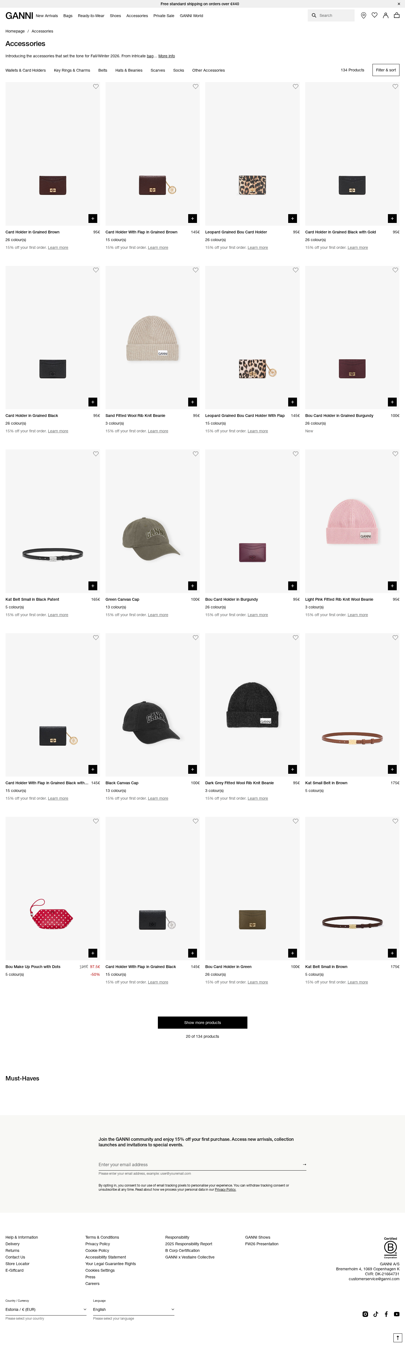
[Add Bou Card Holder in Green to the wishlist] (295, 821)
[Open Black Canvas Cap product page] (153, 705)
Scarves (158, 70)
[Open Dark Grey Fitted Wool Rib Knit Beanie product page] (252, 705)
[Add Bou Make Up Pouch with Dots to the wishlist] (96, 821)
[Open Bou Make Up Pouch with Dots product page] (53, 888)
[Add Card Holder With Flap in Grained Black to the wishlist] (195, 821)
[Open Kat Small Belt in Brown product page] (352, 705)
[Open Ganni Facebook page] (386, 1314)
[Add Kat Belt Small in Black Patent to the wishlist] (96, 454)
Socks (178, 70)
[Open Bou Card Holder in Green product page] (252, 888)
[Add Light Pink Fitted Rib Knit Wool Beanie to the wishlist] (395, 454)
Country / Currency (17, 1300)
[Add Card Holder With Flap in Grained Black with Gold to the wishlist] (96, 638)
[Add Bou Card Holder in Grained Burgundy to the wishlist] (395, 270)
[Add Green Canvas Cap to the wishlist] (195, 454)
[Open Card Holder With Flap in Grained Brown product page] (153, 154)
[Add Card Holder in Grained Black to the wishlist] (96, 270)
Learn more (58, 247)
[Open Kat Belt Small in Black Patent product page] (53, 521)
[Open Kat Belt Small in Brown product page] (352, 888)
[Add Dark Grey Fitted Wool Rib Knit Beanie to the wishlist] (295, 638)
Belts (102, 70)
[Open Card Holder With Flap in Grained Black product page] (153, 888)
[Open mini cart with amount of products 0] (396, 15)
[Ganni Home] (19, 16)
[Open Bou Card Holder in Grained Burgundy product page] (352, 337)
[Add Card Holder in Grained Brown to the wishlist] (96, 86)
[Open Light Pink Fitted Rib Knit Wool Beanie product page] (352, 521)
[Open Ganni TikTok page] (375, 1314)
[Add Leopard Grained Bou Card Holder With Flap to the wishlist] (295, 270)
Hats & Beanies (128, 70)
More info (166, 55)
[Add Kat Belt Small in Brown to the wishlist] (395, 821)
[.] (202, 3)
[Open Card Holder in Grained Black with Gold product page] (352, 154)
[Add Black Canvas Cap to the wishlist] (195, 638)
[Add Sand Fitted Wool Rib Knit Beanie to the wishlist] (195, 270)
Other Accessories (208, 70)
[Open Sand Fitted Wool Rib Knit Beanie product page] (153, 337)
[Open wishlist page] (374, 15)
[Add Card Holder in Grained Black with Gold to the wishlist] (395, 86)
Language (99, 1300)
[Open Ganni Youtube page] (396, 1314)
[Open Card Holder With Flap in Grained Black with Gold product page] (53, 705)
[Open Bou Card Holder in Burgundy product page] (252, 521)
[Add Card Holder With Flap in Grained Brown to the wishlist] (195, 86)
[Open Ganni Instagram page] (365, 1314)
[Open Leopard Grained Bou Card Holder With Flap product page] (252, 337)
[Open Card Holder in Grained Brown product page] (53, 154)
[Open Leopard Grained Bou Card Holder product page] (252, 154)
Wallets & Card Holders (26, 70)
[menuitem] (47, 15)
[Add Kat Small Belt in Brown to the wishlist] (395, 638)
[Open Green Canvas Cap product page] (153, 521)
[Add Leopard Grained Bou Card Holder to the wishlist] (295, 86)
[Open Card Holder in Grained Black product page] (53, 337)
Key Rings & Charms (72, 70)
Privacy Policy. (225, 1189)
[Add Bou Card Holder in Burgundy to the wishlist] (295, 454)
